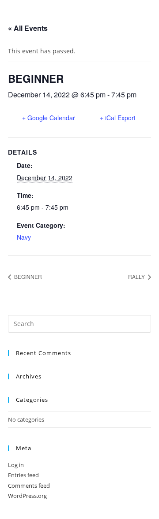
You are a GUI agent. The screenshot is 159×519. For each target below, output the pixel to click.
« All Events (28, 28)
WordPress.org (27, 496)
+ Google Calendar (48, 117)
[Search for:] (79, 323)
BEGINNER (27, 276)
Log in (16, 465)
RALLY (137, 276)
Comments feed (29, 485)
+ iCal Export (118, 117)
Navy (24, 237)
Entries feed (23, 475)
